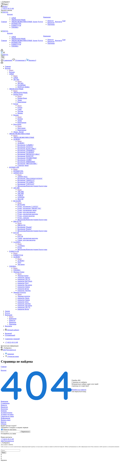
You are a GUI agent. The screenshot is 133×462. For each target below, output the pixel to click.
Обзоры (3, 424)
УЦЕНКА (16, 270)
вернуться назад (80, 391)
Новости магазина (9, 429)
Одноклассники (13, 356)
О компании (5, 403)
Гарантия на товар (7, 416)
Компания (12, 318)
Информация (5, 418)
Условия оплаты (6, 412)
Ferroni (19, 107)
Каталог (12, 72)
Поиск (3, 452)
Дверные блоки (22, 275)
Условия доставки (7, 414)
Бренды (3, 422)
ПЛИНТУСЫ (18, 255)
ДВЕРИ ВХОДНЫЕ (20, 92)
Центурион (21, 128)
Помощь (4, 411)
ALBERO (20, 143)
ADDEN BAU (22, 177)
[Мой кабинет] (2, 51)
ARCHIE (20, 191)
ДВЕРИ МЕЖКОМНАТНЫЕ (23, 137)
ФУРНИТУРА (18, 171)
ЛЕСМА (20, 83)
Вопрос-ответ (5, 420)
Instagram (10, 354)
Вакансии (4, 407)
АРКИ (15, 78)
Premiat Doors (22, 98)
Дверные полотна (23, 296)
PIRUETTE (21, 225)
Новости (4, 405)
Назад (11, 70)
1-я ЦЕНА (21, 246)
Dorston (20, 119)
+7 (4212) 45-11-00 (7, 8)
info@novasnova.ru (9, 350)
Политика (4, 409)
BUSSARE (21, 205)
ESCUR (20, 236)
